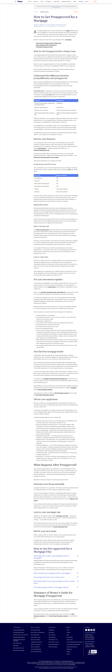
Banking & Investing (66, 1)
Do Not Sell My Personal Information (74, 642)
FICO (69, 169)
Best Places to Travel (53, 642)
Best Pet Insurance (53, 646)
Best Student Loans (35, 630)
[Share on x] (89, 630)
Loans (41, 1)
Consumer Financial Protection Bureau (55, 378)
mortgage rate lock (62, 516)
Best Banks (15, 645)
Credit (29, 1)
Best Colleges (52, 634)
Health (74, 1)
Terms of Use (69, 639)
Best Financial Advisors (36, 651)
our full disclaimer (71, 664)
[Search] (16, 1)
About (67, 630)
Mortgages (48, 1)
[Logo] (20, 1)
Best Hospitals (52, 637)
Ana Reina (50, 24)
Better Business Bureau (45, 389)
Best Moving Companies (18, 650)
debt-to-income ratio (42, 229)
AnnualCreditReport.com (41, 150)
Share (76, 11)
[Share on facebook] (86, 630)
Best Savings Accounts (18, 648)
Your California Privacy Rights (73, 644)
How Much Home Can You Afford (20, 634)
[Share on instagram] (91, 630)
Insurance (35, 1)
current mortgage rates (60, 526)
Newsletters (51, 630)
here (72, 668)
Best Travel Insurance (54, 644)
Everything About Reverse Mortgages (19, 640)
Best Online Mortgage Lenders (45, 395)
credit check (52, 287)
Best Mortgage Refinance (19, 637)
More (86, 1)
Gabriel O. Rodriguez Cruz (40, 24)
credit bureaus (41, 148)
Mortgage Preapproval (44, 11)
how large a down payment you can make (46, 157)
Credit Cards (56, 1)
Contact (68, 632)
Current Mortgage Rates (18, 630)
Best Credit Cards (17, 643)
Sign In (95, 1)
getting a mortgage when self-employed (53, 292)
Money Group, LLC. (49, 661)
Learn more (58, 7)
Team (67, 634)
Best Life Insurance (35, 646)
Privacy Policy (69, 637)
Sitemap (68, 651)
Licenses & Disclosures (71, 646)
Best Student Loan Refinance (37, 632)
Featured (81, 1)
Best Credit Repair (35, 634)
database (74, 387)
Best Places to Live (53, 639)
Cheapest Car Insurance (36, 642)
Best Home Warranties (36, 649)
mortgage (69, 39)
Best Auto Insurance (35, 639)
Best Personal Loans (35, 637)
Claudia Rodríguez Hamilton (60, 24)
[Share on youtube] (94, 630)
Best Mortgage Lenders (62, 393)
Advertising (69, 649)
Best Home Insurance (36, 644)
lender (68, 30)
